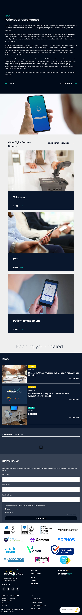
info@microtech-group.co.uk (13, 609)
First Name (6, 475)
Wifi (15, 259)
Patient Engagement (26, 321)
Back (12, 84)
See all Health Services (58, 143)
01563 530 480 (9, 612)
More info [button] (9, 512)
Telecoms (19, 197)
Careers (34, 580)
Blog (33, 577)
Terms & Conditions (38, 605)
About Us (34, 570)
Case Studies (36, 574)
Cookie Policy (36, 599)
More (15, 206)
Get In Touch (66, 84)
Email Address (7, 495)
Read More (74, 379)
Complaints (35, 609)
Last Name (6, 485)
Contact (34, 584)
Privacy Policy (36, 602)
